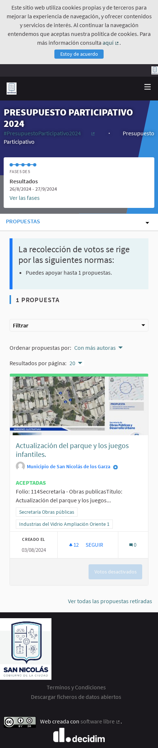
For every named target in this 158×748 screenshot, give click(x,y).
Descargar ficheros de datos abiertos (76, 696)
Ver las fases (25, 197)
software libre (100, 721)
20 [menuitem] (72, 363)
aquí (111, 42)
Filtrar (20, 325)
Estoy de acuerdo (79, 54)
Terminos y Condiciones (76, 687)
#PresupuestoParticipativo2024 (50, 133)
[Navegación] (147, 87)
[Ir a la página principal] (12, 88)
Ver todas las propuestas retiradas (110, 601)
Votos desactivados (115, 571)
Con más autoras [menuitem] (95, 348)
